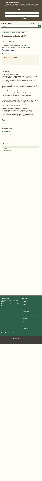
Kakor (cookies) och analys (28, 331)
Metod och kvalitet (7, 150)
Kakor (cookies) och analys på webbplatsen (13, 9)
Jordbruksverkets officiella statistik (21, 31)
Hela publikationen (9, 123)
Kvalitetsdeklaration (9, 131)
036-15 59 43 (14, 47)
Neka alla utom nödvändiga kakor (22, 16)
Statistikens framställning (10, 134)
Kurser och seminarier (27, 308)
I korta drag (6, 146)
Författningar (25, 304)
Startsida (4, 31)
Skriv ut (4, 38)
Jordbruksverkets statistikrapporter (9, 32)
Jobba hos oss (26, 311)
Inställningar (23, 18)
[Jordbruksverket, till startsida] (6, 23)
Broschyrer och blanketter (28, 314)
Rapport (5, 148)
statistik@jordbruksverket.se (24, 47)
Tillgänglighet (25, 328)
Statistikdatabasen (6, 53)
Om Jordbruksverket (10, 31)
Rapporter (25, 318)
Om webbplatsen (26, 325)
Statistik (24, 301)
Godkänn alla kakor (22, 13)
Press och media (26, 321)
